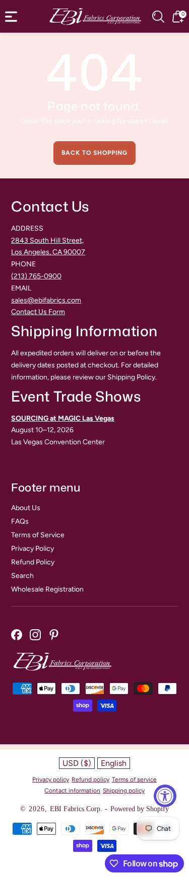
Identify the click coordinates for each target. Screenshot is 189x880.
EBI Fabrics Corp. (76, 809)
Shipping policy (124, 790)
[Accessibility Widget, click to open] (165, 796)
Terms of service (134, 779)
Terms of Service (38, 535)
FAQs (20, 521)
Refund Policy (32, 562)
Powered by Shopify (139, 809)
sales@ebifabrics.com (46, 300)
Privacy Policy (32, 548)
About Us (25, 508)
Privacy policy (50, 779)
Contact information (72, 790)
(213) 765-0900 (36, 276)
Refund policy (90, 779)
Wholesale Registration (47, 589)
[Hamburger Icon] (11, 17)
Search (22, 575)
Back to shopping (94, 152)
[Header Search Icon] (158, 17)
